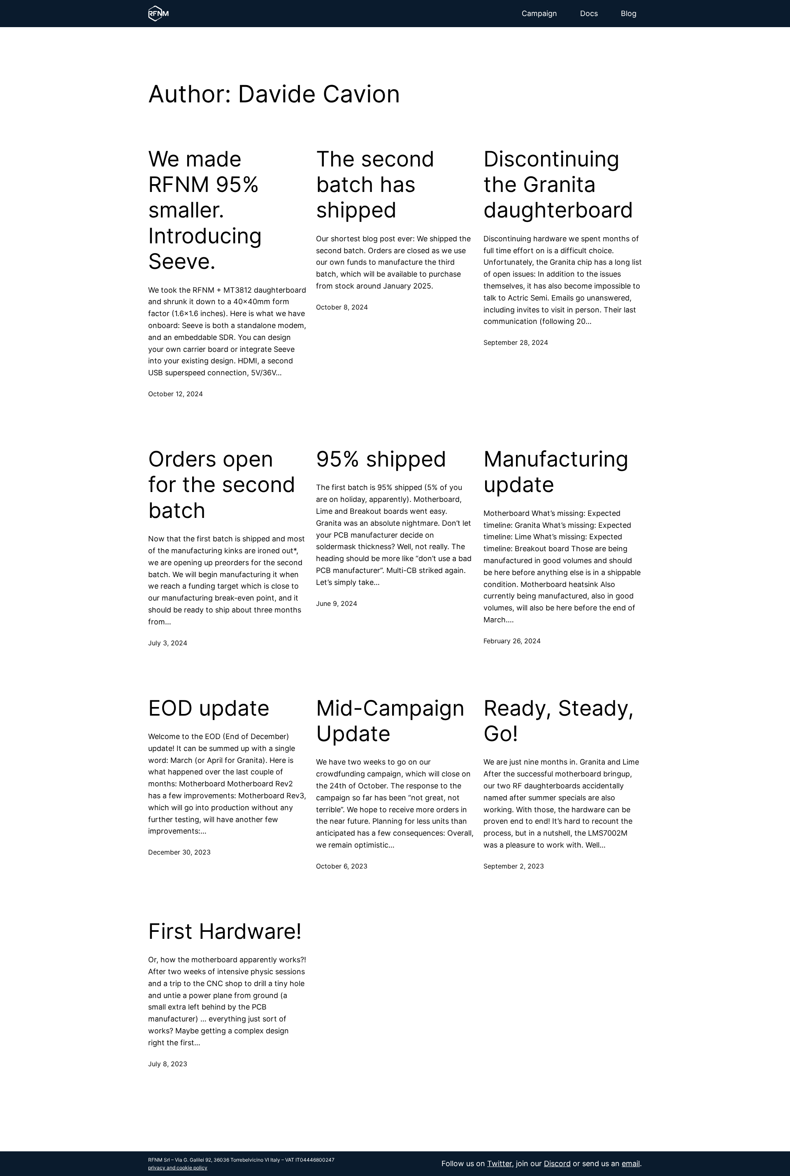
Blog (629, 13)
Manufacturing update (556, 471)
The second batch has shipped (375, 184)
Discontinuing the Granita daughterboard (558, 184)
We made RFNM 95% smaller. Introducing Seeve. (205, 210)
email (631, 1163)
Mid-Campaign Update (390, 720)
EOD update (209, 708)
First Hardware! (225, 931)
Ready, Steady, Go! (558, 720)
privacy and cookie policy (177, 1167)
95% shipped (381, 459)
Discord (557, 1163)
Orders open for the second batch (221, 484)
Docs (589, 13)
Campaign (539, 13)
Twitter (499, 1163)
